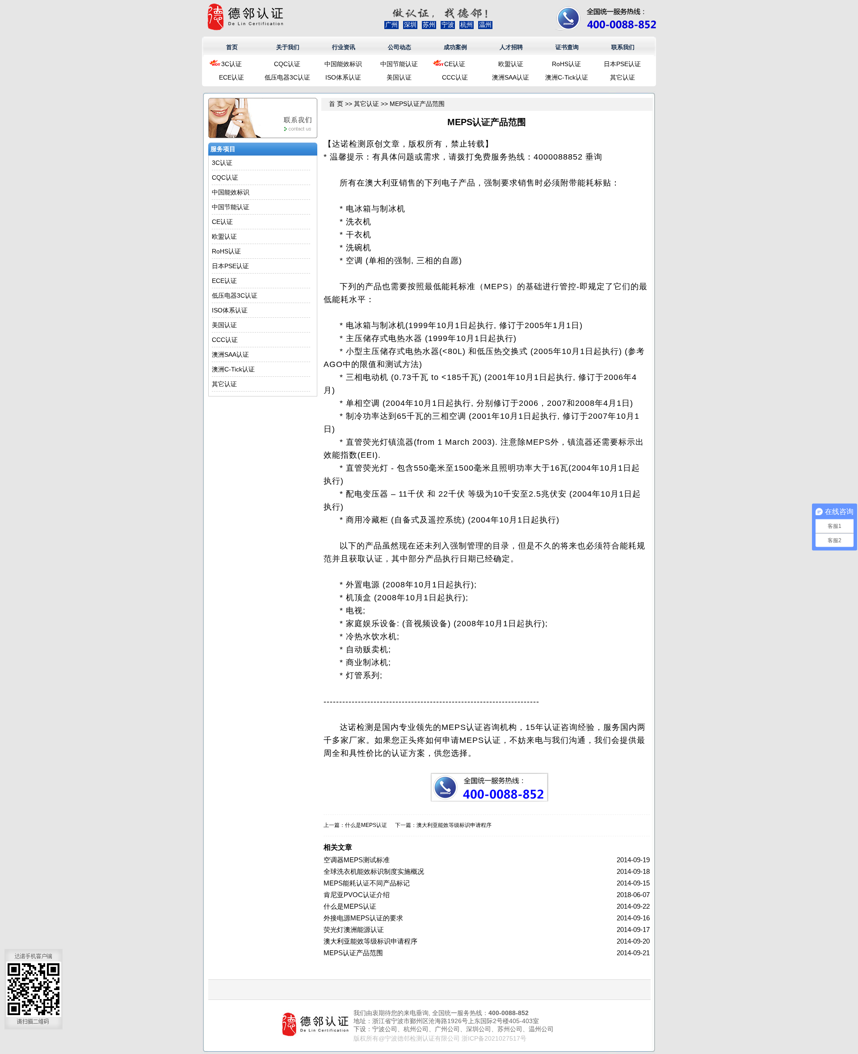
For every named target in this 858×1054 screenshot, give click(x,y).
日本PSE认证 (622, 63)
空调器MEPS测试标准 (357, 860)
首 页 (336, 103)
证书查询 (567, 47)
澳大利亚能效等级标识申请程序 (454, 825)
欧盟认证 (510, 63)
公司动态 (399, 47)
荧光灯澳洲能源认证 (354, 929)
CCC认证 (455, 77)
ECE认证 (231, 77)
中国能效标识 (343, 63)
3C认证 (231, 63)
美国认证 (399, 77)
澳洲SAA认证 (510, 77)
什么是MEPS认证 (366, 825)
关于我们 (287, 47)
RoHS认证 (566, 63)
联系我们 (623, 47)
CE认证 (454, 63)
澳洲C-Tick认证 (566, 77)
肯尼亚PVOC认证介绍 (357, 894)
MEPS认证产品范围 (353, 953)
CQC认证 (287, 63)
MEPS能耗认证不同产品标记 (367, 883)
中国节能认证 (399, 63)
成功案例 (455, 47)
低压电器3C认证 (287, 77)
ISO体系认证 (343, 77)
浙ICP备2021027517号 (494, 1038)
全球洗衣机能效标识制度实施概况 (374, 871)
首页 (232, 47)
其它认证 (622, 77)
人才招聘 (511, 47)
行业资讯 (343, 47)
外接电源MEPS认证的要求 (363, 918)
